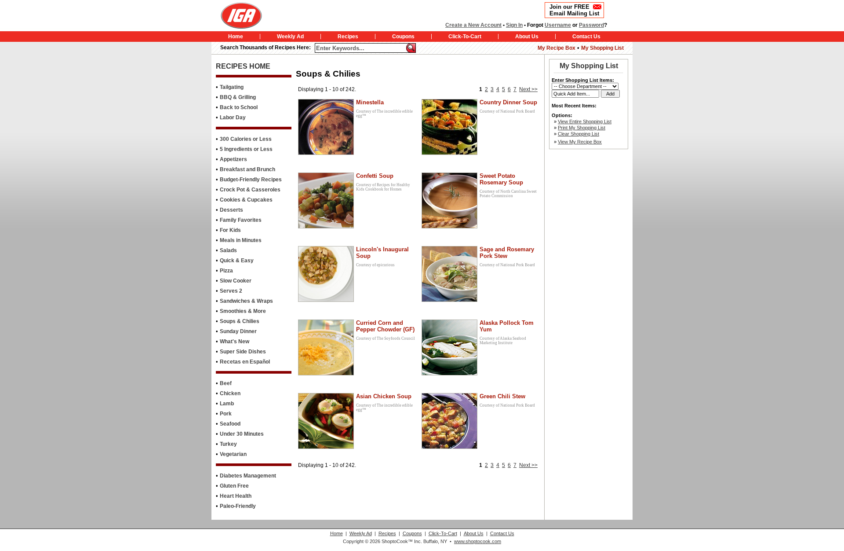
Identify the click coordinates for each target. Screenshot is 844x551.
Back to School (239, 107)
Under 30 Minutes (242, 434)
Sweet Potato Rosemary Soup (501, 179)
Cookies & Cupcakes (246, 200)
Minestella (370, 102)
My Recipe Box (556, 48)
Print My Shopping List (581, 127)
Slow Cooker (235, 281)
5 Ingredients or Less (246, 149)
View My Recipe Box (580, 141)
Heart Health (235, 496)
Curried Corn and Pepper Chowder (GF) (385, 326)
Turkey (228, 444)
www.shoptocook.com (477, 541)
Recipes (348, 36)
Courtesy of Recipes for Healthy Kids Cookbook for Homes (383, 187)
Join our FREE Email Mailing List (574, 10)
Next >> (528, 89)
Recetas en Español (245, 362)
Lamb (227, 403)
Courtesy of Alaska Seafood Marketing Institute (503, 340)
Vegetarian (233, 454)
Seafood (230, 424)
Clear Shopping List (578, 133)
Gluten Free (234, 486)
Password (591, 25)
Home (235, 36)
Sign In (514, 25)
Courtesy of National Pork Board (507, 111)
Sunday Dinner (238, 331)
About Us (526, 36)
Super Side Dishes (243, 352)
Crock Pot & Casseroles (250, 190)
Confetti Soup (374, 176)
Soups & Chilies (239, 321)
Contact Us (586, 36)
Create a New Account (473, 25)
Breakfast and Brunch (247, 169)
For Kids (230, 230)
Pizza (226, 271)
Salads (228, 250)
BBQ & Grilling (238, 97)
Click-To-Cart (464, 36)
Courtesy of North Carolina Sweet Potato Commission (508, 193)
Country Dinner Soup (508, 102)
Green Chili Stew (502, 396)
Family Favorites (241, 220)
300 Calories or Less (246, 139)
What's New (234, 341)
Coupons (403, 36)
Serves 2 (231, 291)
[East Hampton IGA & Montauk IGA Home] (269, 15)
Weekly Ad (290, 36)
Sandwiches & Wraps (246, 301)
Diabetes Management (248, 476)
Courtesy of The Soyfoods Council (385, 338)
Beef (226, 383)
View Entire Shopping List (584, 121)
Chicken (230, 393)
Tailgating (232, 87)
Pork (226, 414)
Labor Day (233, 117)
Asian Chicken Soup (383, 396)
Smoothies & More (243, 311)
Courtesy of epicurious (375, 265)
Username (558, 25)
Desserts (231, 210)
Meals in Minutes (241, 240)
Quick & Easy (237, 260)
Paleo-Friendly (238, 506)
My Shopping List (602, 48)
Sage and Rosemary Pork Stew (507, 252)
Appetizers (233, 159)
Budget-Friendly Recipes (251, 179)
